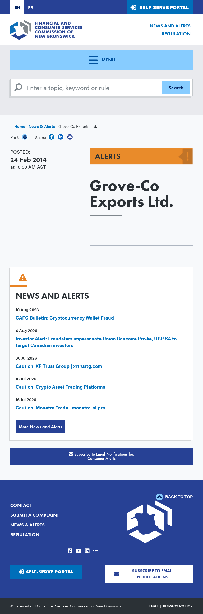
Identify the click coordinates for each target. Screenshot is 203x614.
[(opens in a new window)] (51, 137)
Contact (20, 505)
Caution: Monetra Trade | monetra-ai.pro (60, 407)
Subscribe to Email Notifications (152, 574)
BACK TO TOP (178, 497)
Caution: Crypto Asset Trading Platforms (60, 386)
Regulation (176, 34)
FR (30, 7)
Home (19, 126)
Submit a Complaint (34, 515)
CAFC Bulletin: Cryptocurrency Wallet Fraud (65, 317)
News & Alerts (42, 126)
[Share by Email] (70, 137)
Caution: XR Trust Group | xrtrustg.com (59, 365)
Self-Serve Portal (164, 7)
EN (17, 7)
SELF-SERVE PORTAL (49, 572)
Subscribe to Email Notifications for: (104, 456)
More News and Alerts (40, 426)
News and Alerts (170, 26)
